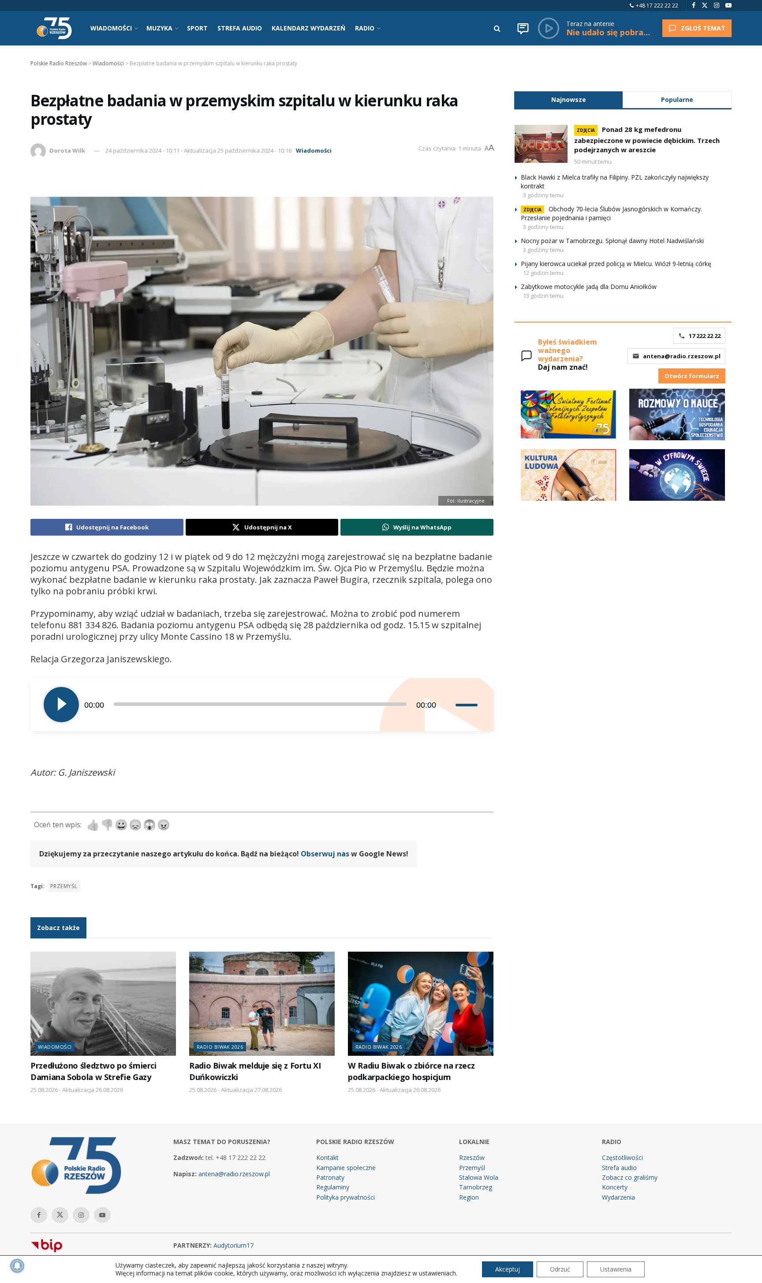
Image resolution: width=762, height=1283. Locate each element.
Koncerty (615, 1187)
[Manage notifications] (17, 1266)
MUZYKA (159, 28)
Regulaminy (332, 1187)
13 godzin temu (543, 296)
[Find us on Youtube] (728, 5)
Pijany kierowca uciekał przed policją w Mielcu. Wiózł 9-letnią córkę (616, 263)
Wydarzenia (618, 1197)
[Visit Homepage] (54, 28)
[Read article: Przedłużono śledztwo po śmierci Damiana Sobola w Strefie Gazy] (103, 1004)
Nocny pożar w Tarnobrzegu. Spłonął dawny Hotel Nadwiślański (612, 240)
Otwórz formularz (692, 376)
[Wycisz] (448, 704)
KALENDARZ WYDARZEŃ (308, 28)
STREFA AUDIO (239, 28)
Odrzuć (560, 1269)
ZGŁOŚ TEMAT (703, 28)
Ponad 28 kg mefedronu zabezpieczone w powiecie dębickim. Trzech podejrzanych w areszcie (647, 139)
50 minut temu (593, 161)
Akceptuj (507, 1269)
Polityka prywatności (345, 1197)
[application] (261, 704)
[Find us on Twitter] (705, 5)
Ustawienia (615, 1269)
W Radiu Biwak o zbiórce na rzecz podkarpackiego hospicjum (411, 1071)
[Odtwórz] (61, 704)
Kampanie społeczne (346, 1167)
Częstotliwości (622, 1157)
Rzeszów (472, 1157)
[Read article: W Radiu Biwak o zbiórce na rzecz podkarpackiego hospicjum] (420, 1004)
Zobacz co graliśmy (629, 1177)
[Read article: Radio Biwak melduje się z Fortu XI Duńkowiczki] (262, 1004)
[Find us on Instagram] (716, 5)
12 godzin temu (543, 273)
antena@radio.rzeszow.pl (682, 356)
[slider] (468, 705)
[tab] (568, 99)
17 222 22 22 (705, 336)
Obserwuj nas (325, 854)
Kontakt (327, 1157)
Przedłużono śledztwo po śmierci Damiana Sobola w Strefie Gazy (93, 1071)
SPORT (197, 28)
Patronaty (330, 1177)
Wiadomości (314, 150)
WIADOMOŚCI (111, 28)
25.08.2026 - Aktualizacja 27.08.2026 (235, 1090)
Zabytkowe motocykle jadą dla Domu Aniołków (589, 286)
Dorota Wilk (67, 150)
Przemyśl (64, 886)
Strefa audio (619, 1167)
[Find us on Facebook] (693, 5)
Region (469, 1197)
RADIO (364, 28)
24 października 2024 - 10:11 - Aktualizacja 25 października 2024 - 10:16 (198, 150)
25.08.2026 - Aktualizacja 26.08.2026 (76, 1090)
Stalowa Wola (478, 1177)
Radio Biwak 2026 (220, 1046)
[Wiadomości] (523, 28)
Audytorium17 (233, 1245)
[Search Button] (497, 28)
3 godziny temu (543, 195)
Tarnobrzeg (475, 1187)
